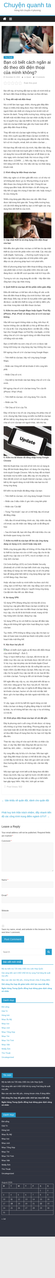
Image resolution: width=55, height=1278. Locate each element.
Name (5, 880)
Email (5, 895)
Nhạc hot (5, 1024)
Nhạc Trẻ (5, 1036)
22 (41, 1203)
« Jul (4, 1219)
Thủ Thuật (8, 57)
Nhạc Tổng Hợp (8, 1032)
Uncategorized (8, 1057)
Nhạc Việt (6, 1045)
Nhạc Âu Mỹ (7, 1019)
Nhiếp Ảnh (6, 1049)
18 (12, 1203)
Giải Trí (5, 1011)
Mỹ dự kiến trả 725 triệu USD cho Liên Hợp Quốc (22, 969)
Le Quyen (28, 77)
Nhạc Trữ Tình (8, 1040)
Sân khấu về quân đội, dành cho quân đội (25, 800)
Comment (7, 841)
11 (12, 1199)
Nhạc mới (6, 1028)
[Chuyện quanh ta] (5, 19)
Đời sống (5, 1007)
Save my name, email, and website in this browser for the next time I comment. (26, 931)
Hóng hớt (5, 1015)
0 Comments (40, 77)
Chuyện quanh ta (27, 5)
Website (5, 910)
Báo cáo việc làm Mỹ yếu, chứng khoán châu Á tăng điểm (26, 980)
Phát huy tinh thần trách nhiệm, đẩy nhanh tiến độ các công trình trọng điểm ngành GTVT (26, 814)
